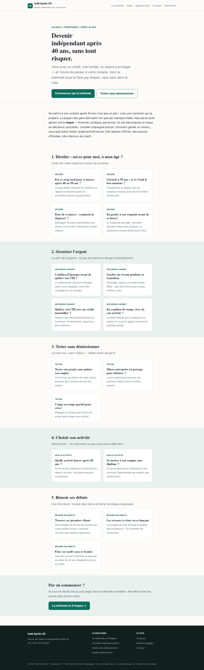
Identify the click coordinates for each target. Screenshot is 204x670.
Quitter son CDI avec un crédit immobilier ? (74, 311)
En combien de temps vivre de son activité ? (126, 311)
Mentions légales (144, 643)
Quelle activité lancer (102, 652)
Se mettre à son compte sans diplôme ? (124, 462)
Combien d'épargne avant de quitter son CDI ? (73, 276)
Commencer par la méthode (73, 93)
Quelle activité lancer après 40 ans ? (74, 462)
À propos (157, 5)
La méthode (117, 5)
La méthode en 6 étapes (104, 638)
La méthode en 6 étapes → (69, 605)
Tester (129, 5)
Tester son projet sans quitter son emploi (73, 371)
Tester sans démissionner (117, 93)
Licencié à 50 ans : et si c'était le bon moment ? (127, 181)
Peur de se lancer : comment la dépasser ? (74, 216)
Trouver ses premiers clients (73, 520)
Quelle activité (142, 5)
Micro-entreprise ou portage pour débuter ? (125, 371)
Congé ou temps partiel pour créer (73, 406)
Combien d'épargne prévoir (105, 643)
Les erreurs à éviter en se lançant (128, 520)
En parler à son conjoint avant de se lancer (128, 216)
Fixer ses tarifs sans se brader (74, 551)
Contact (140, 648)
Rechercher (170, 5)
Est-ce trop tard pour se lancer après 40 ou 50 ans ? (74, 181)
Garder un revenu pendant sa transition (125, 276)
